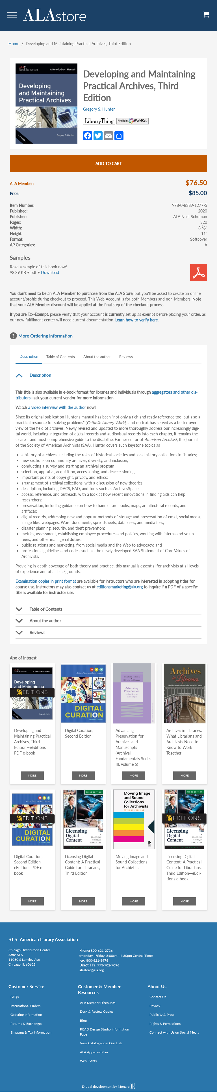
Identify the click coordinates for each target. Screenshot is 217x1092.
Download (50, 272)
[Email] (108, 135)
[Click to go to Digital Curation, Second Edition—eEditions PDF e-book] (32, 820)
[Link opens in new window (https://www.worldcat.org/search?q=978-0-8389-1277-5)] (132, 121)
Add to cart (109, 163)
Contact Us (157, 997)
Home (13, 43)
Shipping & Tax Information (30, 1032)
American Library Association (49, 939)
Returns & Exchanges (26, 1023)
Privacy (154, 1006)
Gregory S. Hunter (99, 109)
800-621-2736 (102, 950)
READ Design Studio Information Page (104, 1031)
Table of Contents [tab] (60, 356)
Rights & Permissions (165, 1023)
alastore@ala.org (91, 970)
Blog (83, 1020)
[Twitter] (98, 135)
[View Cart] (206, 16)
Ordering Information (26, 1014)
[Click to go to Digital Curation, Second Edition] (83, 693)
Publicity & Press (161, 1014)
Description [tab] (28, 356)
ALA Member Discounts (97, 1003)
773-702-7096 (108, 965)
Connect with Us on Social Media (174, 1032)
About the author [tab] (97, 356)
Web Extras (88, 1061)
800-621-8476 (97, 960)
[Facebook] (87, 135)
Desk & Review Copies (96, 1011)
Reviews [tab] (126, 356)
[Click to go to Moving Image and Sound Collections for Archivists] (134, 820)
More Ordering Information (45, 335)
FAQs (14, 997)
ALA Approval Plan (94, 1052)
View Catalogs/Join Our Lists (101, 1043)
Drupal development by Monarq (106, 1086)
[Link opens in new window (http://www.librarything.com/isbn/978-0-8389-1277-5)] (99, 121)
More (32, 775)
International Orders (25, 1006)
